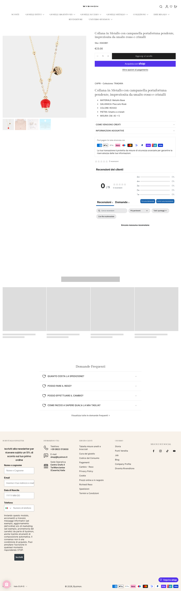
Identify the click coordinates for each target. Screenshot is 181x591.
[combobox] (8, 508)
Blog (117, 459)
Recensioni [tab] (105, 202)
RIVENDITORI (75, 19)
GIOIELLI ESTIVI (34, 14)
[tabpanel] (135, 231)
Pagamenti (84, 462)
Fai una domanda (147, 201)
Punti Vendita (121, 451)
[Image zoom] (44, 77)
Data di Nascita (11, 490)
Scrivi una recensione (165, 201)
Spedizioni (84, 489)
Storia (118, 446)
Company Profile (123, 464)
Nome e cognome (13, 465)
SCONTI (15, 14)
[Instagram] (160, 451)
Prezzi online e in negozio (91, 480)
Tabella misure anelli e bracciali (90, 447)
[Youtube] (174, 451)
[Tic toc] (167, 451)
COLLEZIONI (139, 14)
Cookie (82, 475)
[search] (161, 6)
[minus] (97, 56)
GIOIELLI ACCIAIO (89, 14)
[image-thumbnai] (8, 124)
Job (117, 455)
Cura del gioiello (87, 453)
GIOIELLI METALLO (116, 14)
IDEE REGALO (160, 14)
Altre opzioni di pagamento (135, 70)
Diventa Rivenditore (124, 468)
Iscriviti (19, 557)
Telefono (8, 503)
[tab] (122, 202)
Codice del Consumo (89, 458)
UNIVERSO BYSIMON (99, 19)
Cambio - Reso (86, 467)
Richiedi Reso (85, 484)
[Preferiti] (171, 6)
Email (7, 478)
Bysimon (77, 586)
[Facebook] (153, 451)
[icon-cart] (175, 6)
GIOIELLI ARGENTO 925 (61, 14)
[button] (144, 56)
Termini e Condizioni (89, 493)
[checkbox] (106, 216)
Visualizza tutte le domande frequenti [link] (89, 415)
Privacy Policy (86, 471)
